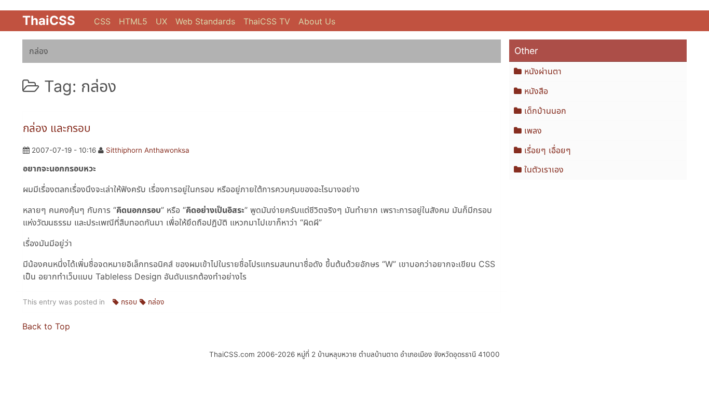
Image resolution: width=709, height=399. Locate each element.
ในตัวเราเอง (544, 169)
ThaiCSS (48, 20)
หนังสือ (536, 91)
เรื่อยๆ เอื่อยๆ (547, 150)
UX (161, 21)
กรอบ (129, 302)
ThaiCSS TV (266, 21)
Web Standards (205, 21)
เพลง (533, 130)
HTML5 (133, 21)
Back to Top (46, 326)
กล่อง (156, 302)
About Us (316, 21)
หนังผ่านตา (543, 71)
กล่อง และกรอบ (57, 128)
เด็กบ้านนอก (545, 110)
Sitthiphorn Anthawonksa (147, 150)
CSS (102, 21)
